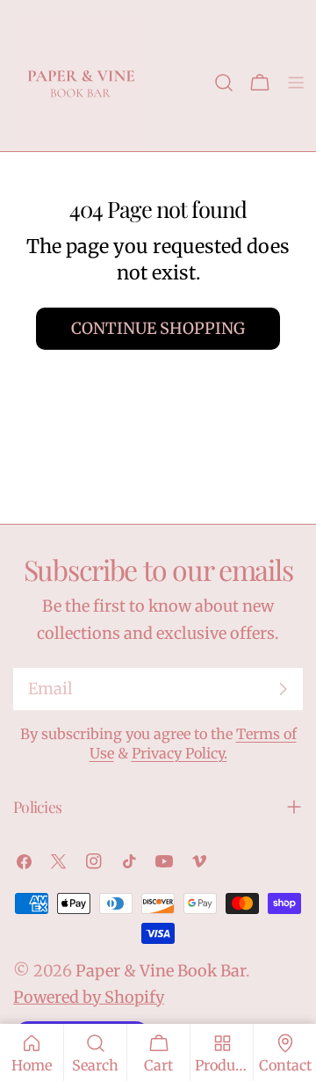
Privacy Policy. (179, 753)
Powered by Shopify (88, 997)
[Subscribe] (282, 689)
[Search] (223, 82)
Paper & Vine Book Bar (160, 971)
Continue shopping (158, 328)
